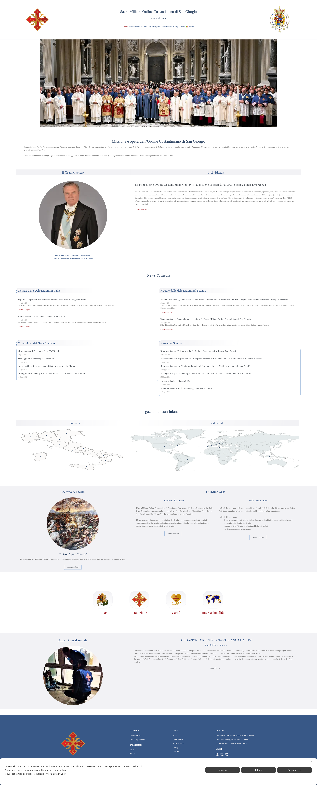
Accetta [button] (222, 770)
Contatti (182, 27)
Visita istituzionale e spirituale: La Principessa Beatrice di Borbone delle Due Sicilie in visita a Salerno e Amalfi (211, 358)
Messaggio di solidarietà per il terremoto (36, 358)
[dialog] (158, 771)
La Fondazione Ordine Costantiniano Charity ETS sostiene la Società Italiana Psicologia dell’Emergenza (200, 184)
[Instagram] (222, 754)
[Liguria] (39, 439)
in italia (75, 423)
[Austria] (219, 443)
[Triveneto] (66, 433)
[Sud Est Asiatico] (269, 456)
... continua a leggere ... (142, 209)
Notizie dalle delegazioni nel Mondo (183, 290)
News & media (158, 275)
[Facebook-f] (217, 754)
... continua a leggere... (24, 309)
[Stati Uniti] (164, 446)
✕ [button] (311, 761)
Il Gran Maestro (73, 172)
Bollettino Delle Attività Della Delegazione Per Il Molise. (186, 388)
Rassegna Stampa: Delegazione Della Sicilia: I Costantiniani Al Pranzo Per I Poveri (198, 351)
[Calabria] (105, 460)
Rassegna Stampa (171, 343)
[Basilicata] (103, 455)
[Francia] (212, 444)
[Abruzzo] (83, 448)
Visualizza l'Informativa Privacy (50, 774)
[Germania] (217, 442)
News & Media (167, 27)
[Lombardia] (46, 435)
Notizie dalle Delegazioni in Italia (39, 290)
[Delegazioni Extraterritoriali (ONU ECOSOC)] (177, 445)
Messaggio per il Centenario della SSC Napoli (38, 351)
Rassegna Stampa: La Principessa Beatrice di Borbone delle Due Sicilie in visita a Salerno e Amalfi (205, 366)
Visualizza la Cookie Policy (18, 774)
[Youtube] (227, 754)
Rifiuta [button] (258, 770)
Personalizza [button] (294, 770)
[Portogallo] (207, 446)
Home (125, 27)
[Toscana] (59, 444)
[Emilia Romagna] (59, 439)
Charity (175, 27)
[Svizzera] (216, 444)
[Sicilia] (86, 466)
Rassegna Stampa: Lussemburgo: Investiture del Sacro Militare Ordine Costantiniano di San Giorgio (205, 319)
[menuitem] (189, 27)
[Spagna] (211, 445)
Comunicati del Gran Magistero (37, 343)
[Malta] (219, 447)
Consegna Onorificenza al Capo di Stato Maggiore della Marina (46, 366)
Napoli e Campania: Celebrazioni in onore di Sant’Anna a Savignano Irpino (52, 299)
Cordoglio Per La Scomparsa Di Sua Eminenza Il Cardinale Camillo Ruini (51, 373)
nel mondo (217, 423)
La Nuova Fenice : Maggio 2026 (175, 381)
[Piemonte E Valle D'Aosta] (30, 436)
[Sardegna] (40, 456)
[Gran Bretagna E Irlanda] (211, 441)
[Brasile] (187, 459)
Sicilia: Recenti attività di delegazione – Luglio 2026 (41, 316)
